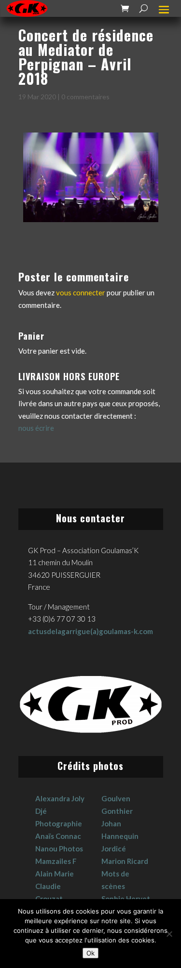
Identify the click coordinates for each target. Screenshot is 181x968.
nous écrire (36, 428)
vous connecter (80, 292)
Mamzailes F (56, 861)
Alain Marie (54, 873)
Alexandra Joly (59, 798)
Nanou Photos (59, 848)
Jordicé (113, 848)
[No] (169, 934)
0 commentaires (85, 97)
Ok (90, 953)
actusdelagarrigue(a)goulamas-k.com (90, 631)
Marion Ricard (124, 861)
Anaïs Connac (58, 836)
